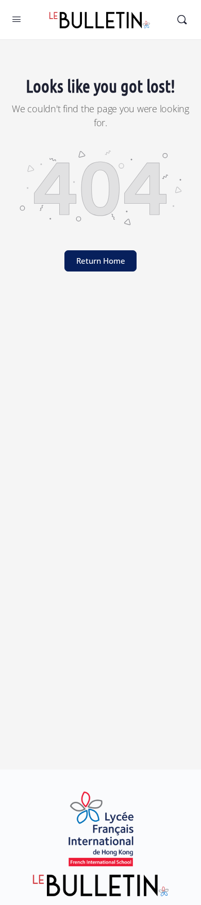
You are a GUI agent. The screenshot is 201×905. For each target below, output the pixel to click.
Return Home (100, 260)
